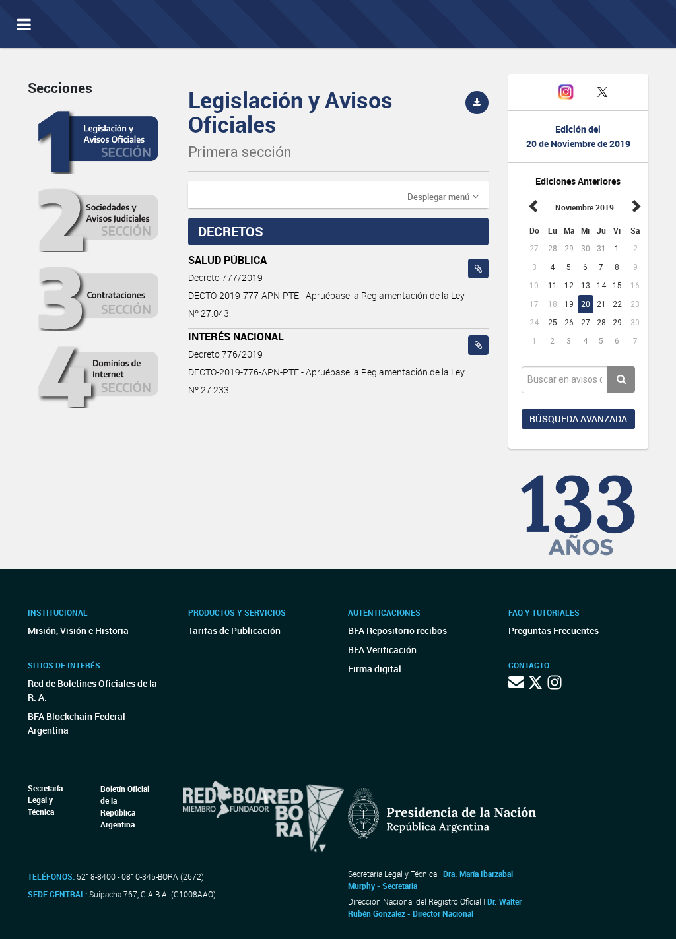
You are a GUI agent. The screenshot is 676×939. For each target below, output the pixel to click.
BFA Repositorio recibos (397, 630)
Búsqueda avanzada (578, 418)
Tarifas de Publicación (234, 630)
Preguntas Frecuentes (553, 630)
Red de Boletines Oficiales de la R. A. (92, 690)
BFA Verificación (382, 649)
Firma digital (374, 669)
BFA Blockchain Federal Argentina (76, 723)
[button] (443, 196)
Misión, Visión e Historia (78, 630)
